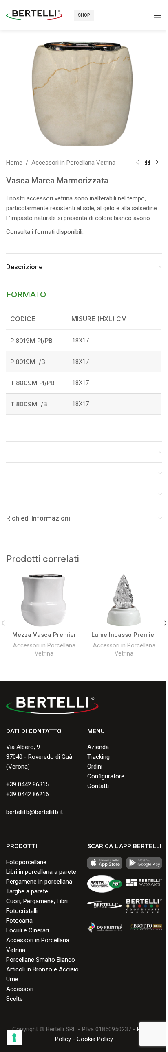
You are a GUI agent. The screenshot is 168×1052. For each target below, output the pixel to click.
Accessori (19, 989)
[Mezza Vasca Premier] (44, 600)
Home (14, 162)
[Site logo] (34, 14)
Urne (12, 979)
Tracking (98, 756)
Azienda (98, 747)
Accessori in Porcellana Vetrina (73, 162)
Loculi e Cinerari (27, 930)
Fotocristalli (22, 911)
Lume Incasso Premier (124, 634)
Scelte (14, 998)
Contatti (98, 786)
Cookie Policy (95, 1039)
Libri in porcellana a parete (41, 872)
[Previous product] (137, 163)
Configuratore (105, 776)
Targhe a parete (27, 891)
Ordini (94, 766)
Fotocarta (19, 920)
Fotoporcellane (26, 862)
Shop (84, 15)
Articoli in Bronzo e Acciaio (42, 969)
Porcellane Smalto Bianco (40, 959)
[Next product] (157, 163)
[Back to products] (147, 163)
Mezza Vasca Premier (44, 634)
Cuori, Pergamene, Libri (37, 901)
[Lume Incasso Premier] (124, 600)
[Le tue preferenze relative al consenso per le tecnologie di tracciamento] (14, 1037)
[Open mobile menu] (158, 15)
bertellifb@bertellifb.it (34, 812)
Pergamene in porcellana (39, 881)
